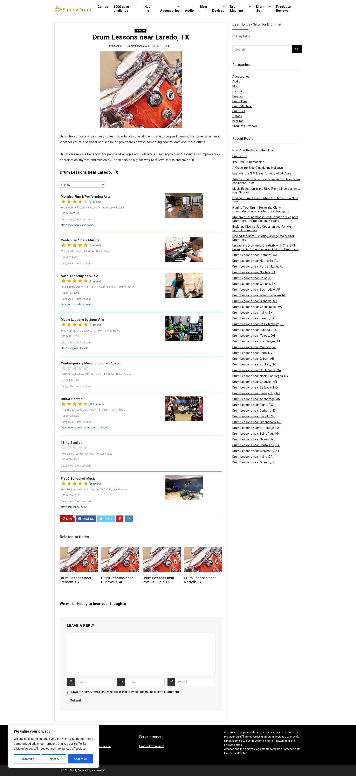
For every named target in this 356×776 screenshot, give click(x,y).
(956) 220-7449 (70, 213)
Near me (148, 9)
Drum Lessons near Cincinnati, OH (255, 451)
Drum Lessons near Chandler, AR (254, 382)
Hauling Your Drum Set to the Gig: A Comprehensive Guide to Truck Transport (260, 209)
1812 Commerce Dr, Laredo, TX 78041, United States (90, 330)
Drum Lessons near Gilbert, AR (253, 359)
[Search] (297, 49)
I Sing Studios (71, 443)
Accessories (170, 11)
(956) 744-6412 (70, 257)
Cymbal (237, 91)
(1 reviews (94, 245)
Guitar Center (71, 399)
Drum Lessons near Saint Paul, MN (255, 433)
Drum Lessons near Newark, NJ (253, 439)
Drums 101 (239, 156)
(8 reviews (94, 281)
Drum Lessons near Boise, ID (252, 278)
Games (102, 7)
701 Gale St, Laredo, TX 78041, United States (87, 453)
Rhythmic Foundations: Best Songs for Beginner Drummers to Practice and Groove (265, 219)
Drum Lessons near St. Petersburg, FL (258, 324)
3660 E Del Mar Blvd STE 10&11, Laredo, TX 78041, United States (97, 287)
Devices (218, 11)
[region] (53, 746)
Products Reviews (283, 9)
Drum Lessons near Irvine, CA (252, 456)
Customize (27, 759)
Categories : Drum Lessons (76, 219)
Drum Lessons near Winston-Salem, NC (259, 295)
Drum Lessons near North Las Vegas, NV (260, 376)
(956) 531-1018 (70, 336)
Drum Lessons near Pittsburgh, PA (255, 428)
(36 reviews (95, 483)
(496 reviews (96, 404)
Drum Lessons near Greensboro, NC (256, 422)
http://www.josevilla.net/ (74, 348)
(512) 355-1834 (70, 380)
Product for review (151, 746)
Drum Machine (236, 9)
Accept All (81, 759)
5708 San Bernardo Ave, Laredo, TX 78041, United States (93, 410)
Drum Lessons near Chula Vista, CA (256, 370)
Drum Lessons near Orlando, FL (253, 462)
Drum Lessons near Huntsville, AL (117, 580)
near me (140, 30)
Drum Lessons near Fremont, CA (75, 580)
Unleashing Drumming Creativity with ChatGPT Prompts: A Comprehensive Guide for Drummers (265, 247)
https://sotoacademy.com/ (76, 304)
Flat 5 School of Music (78, 478)
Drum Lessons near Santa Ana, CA (256, 445)
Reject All (54, 759)
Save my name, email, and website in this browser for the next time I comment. (125, 692)
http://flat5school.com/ (74, 507)
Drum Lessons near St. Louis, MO (255, 387)
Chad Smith (115, 45)
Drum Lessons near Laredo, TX (253, 318)
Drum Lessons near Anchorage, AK (256, 399)
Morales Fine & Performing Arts (86, 197)
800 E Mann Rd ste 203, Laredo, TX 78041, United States (93, 207)
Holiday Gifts (241, 36)
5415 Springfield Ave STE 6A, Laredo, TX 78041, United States (96, 374)
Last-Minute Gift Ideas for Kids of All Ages (261, 173)
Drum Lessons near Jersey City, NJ (256, 393)
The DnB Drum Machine (248, 162)
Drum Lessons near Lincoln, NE (253, 416)
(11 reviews (95, 324)
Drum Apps (239, 101)
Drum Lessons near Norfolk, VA (200, 580)
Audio (189, 11)
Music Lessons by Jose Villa (82, 320)
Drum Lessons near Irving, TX (252, 312)
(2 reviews (94, 201)
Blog (203, 7)
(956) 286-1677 (70, 495)
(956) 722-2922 (70, 415)
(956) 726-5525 (70, 459)
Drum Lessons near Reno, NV (252, 353)
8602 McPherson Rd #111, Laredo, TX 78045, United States (94, 489)
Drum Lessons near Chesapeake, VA (257, 307)
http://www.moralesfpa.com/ (77, 225)
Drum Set (260, 9)
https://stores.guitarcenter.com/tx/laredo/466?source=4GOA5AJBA (85, 427)
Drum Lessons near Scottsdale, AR (256, 289)
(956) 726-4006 (70, 292)
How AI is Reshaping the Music (253, 150)
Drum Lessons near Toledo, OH (253, 335)
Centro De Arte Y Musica (80, 240)
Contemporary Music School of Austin (91, 363)
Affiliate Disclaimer (99, 746)
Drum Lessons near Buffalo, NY (254, 364)
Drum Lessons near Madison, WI (254, 347)
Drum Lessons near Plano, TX (252, 405)
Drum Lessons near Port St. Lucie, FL (158, 580)
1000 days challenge (121, 9)
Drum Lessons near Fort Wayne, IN (256, 341)
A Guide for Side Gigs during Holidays (257, 168)
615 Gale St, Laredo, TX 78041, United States (86, 251)
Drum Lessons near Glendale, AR (254, 301)
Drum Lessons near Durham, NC (254, 410)
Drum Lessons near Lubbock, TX (254, 330)
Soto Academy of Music (79, 276)
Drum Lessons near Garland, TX (253, 284)
